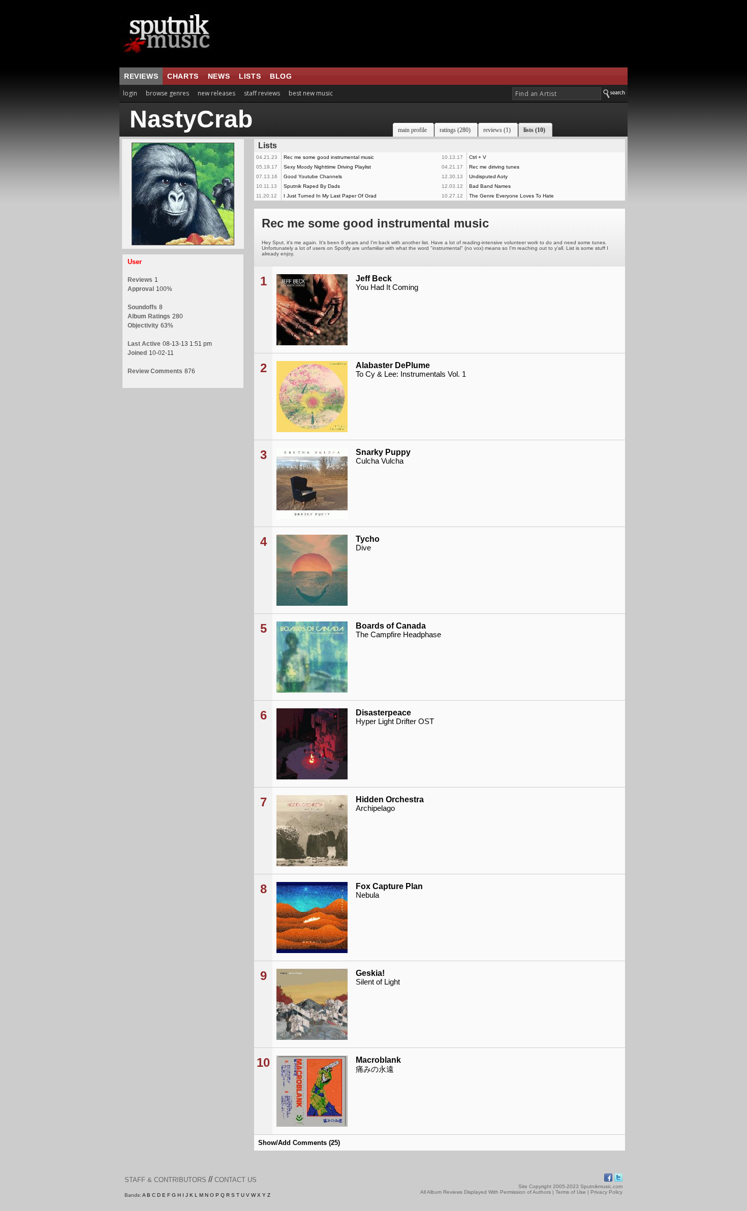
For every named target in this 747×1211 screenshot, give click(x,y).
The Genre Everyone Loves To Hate (511, 196)
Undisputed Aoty (488, 176)
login (130, 93)
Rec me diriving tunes (494, 167)
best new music (311, 93)
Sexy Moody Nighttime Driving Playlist (327, 167)
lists (250, 76)
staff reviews (262, 93)
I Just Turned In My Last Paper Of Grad (330, 196)
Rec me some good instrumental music (329, 157)
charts (183, 76)
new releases (216, 93)
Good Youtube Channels (313, 176)
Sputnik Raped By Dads (312, 186)
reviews (141, 76)
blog (281, 76)
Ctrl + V (477, 157)
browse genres (167, 93)
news (219, 76)
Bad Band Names (490, 186)
